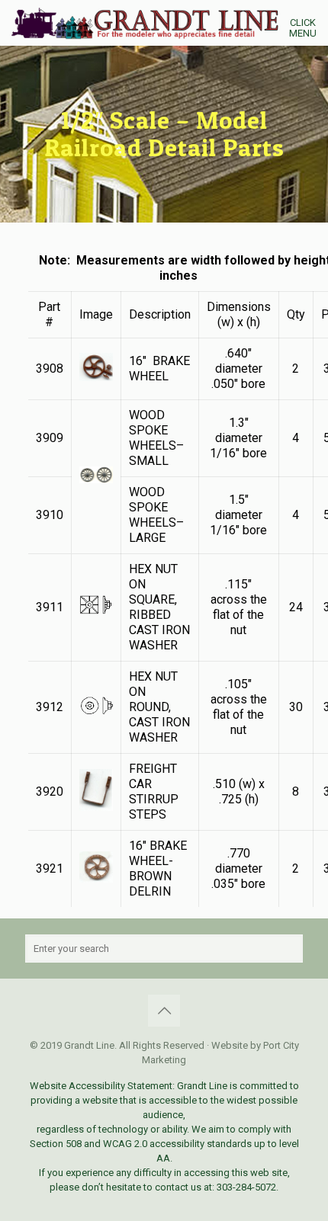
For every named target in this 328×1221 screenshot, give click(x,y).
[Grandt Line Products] (169, 23)
